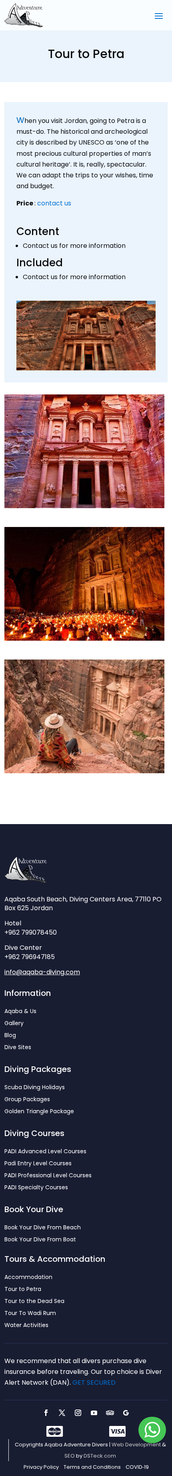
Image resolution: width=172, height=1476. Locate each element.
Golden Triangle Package (39, 1111)
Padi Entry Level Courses (38, 1163)
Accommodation (28, 1277)
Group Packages (27, 1099)
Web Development (136, 1444)
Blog (10, 1035)
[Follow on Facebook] (46, 1412)
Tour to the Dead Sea (34, 1301)
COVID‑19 (137, 1467)
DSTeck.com (100, 1456)
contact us (54, 203)
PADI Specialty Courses (36, 1187)
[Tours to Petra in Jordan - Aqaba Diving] (84, 506)
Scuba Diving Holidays (34, 1087)
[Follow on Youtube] (94, 1412)
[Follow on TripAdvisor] (110, 1412)
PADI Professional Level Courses (48, 1175)
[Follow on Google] (126, 1412)
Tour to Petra (22, 1289)
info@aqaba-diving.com (42, 972)
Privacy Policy (41, 1467)
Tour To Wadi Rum (30, 1313)
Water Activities (26, 1325)
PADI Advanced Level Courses (45, 1151)
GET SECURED (94, 1382)
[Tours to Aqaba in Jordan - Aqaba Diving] (84, 638)
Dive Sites (17, 1047)
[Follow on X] (62, 1412)
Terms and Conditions (92, 1467)
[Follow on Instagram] (78, 1412)
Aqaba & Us (20, 1011)
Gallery (14, 1023)
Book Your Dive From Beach (42, 1228)
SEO (69, 1456)
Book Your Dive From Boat (40, 1240)
